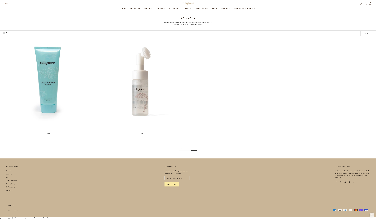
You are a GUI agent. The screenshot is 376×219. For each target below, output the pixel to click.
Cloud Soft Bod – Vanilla (48, 131)
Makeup (188, 8)
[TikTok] (354, 182)
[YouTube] (349, 182)
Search (8, 171)
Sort (367, 33)
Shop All (148, 8)
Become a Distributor (244, 8)
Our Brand (135, 8)
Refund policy (10, 187)
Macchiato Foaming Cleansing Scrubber (141, 131)
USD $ (7, 3)
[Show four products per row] (7, 33)
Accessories (202, 8)
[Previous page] (182, 148)
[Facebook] (336, 182)
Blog (214, 8)
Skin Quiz (225, 8)
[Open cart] (370, 3)
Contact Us (9, 190)
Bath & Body (175, 8)
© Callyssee (13, 210)
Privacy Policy (10, 184)
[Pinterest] (345, 182)
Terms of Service (11, 180)
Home (123, 8)
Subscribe (172, 184)
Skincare (161, 8)
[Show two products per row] (4, 33)
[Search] (366, 3)
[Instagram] (340, 182)
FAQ (7, 177)
